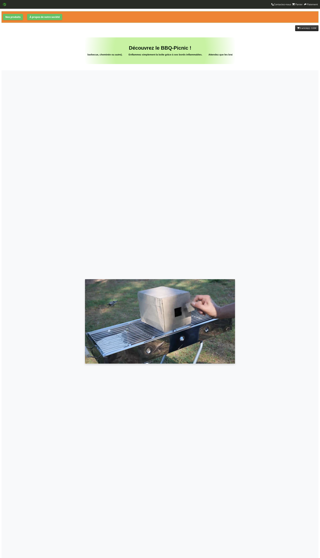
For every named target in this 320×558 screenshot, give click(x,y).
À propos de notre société (45, 17)
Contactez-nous (282, 4)
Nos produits (12, 17)
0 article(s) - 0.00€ (308, 28)
